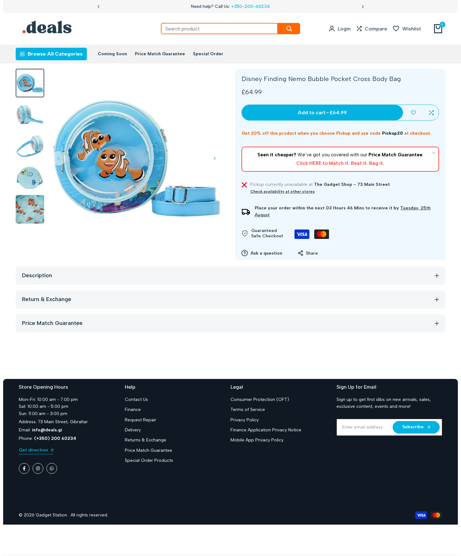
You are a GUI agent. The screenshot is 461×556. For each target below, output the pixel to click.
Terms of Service (247, 409)
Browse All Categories (55, 54)
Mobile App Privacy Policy (256, 440)
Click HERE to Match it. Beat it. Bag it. (340, 163)
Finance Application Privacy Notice (265, 430)
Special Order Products (149, 460)
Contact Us (136, 399)
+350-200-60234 (250, 6)
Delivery (133, 430)
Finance (133, 409)
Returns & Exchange (145, 440)
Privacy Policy (244, 420)
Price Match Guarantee (148, 450)
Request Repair (140, 420)
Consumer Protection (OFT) (259, 399)
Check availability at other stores (282, 191)
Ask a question (265, 253)
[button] (413, 112)
